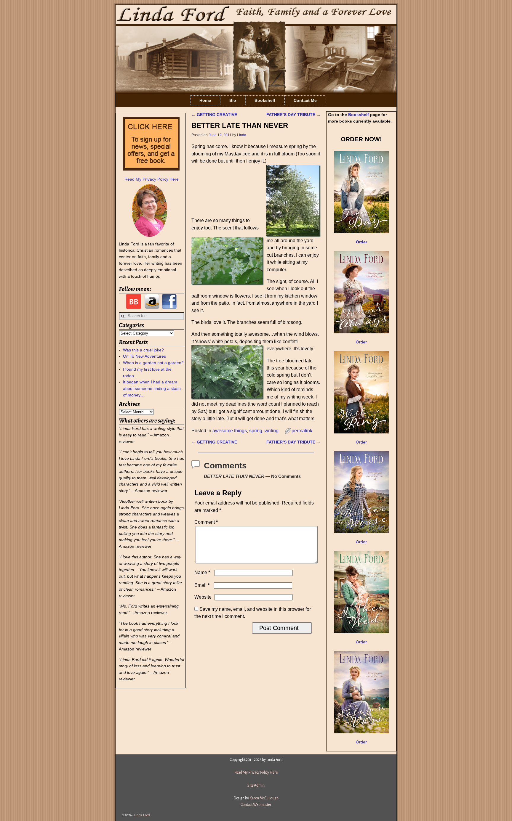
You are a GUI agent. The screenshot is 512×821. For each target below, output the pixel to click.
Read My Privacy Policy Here (151, 179)
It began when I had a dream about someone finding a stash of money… (152, 388)
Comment (206, 522)
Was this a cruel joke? (143, 350)
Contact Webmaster (256, 805)
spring (255, 430)
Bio (232, 100)
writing (272, 430)
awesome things (229, 430)
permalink (302, 430)
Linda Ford (142, 815)
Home (205, 100)
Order (361, 342)
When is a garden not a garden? (153, 362)
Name (202, 572)
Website (203, 597)
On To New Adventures (144, 356)
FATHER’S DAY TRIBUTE (293, 114)
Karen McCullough (264, 798)
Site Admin (256, 785)
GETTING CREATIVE (214, 114)
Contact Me (305, 100)
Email (202, 585)
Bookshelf (265, 100)
